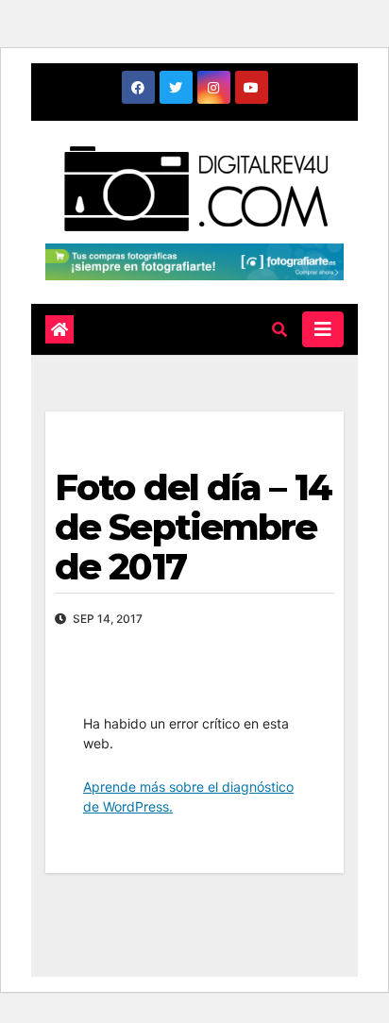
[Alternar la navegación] (323, 329)
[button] (279, 329)
